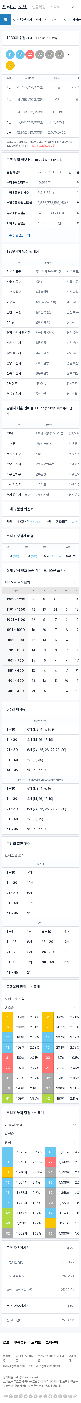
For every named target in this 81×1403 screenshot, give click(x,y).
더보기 (70, 1248)
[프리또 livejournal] (70, 1396)
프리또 (9, 7)
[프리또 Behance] (55, 1396)
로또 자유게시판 (18, 1248)
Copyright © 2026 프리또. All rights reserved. (32, 1366)
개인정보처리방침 (24, 1358)
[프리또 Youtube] (16, 1396)
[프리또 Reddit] (31, 1396)
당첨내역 (41, 20)
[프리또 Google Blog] (11, 1396)
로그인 (75, 7)
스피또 (55, 7)
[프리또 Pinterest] (36, 1396)
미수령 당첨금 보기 (18, 235)
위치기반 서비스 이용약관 (51, 1358)
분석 (53, 20)
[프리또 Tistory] (65, 1396)
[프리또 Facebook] (50, 1396)
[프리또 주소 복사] (75, 1396)
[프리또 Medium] (26, 1396)
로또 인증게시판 (18, 1306)
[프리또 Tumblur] (45, 1396)
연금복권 (39, 7)
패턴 (65, 20)
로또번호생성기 (22, 20)
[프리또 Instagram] (21, 1396)
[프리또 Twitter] (41, 1396)
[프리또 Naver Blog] (6, 1396)
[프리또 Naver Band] (60, 1396)
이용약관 (7, 1358)
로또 (23, 7)
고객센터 (52, 1343)
